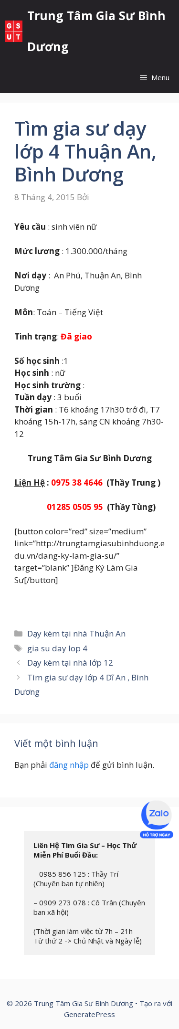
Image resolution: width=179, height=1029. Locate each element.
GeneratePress (89, 1014)
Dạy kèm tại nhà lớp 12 (70, 662)
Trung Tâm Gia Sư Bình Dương (96, 30)
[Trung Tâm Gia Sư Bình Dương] (13, 31)
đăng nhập (69, 764)
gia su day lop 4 (57, 648)
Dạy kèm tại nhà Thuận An (76, 633)
